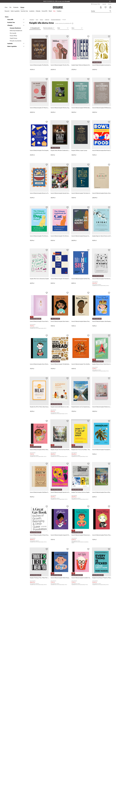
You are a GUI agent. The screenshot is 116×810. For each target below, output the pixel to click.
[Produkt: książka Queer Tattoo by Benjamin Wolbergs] (80, 49)
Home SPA (44, 11)
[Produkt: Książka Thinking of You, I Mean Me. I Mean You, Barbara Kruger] (39, 561)
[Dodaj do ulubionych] (46, 36)
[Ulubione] (106, 7)
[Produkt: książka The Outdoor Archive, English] (80, 476)
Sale (54, 11)
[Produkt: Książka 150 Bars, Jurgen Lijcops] (80, 134)
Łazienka (31, 11)
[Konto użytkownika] (101, 7)
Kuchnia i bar (24, 11)
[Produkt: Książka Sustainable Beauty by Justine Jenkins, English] (59, 391)
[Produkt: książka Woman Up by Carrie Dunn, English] (101, 348)
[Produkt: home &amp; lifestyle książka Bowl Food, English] (101, 134)
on (10, 7)
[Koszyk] (110, 7)
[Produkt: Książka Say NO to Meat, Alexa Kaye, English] (39, 391)
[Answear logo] (58, 7)
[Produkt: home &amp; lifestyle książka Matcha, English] (59, 91)
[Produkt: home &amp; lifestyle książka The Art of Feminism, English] (59, 49)
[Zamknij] (110, 1)
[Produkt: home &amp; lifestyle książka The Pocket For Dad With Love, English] (59, 262)
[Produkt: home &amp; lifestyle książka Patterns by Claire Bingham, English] (101, 391)
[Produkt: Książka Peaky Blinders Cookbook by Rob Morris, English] (59, 134)
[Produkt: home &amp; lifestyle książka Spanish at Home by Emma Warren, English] (59, 476)
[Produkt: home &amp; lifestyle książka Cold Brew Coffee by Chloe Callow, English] (39, 476)
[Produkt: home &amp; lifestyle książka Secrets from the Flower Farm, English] (59, 177)
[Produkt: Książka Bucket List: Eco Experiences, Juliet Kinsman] (80, 391)
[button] (35, 28)
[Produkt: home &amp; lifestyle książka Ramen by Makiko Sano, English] (39, 177)
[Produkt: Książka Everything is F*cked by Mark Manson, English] (101, 561)
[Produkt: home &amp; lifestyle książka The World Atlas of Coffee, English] (39, 49)
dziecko (15, 7)
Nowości (7, 11)
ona (6, 7)
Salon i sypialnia (15, 11)
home (22, 7)
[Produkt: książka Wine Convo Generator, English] (39, 262)
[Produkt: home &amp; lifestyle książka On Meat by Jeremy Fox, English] (39, 91)
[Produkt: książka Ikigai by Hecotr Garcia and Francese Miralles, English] (101, 220)
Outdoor (59, 11)
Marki (50, 11)
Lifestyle (38, 11)
